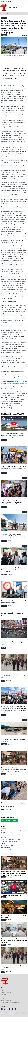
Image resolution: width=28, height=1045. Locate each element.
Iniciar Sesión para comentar (9, 820)
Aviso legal (4, 994)
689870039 (8, 1001)
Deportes (3, 647)
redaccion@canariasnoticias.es (12, 1002)
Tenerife (3, 680)
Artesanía (4, 828)
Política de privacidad (6, 992)
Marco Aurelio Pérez (7, 845)
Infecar (3, 843)
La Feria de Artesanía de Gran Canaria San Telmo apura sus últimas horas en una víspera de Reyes (13, 569)
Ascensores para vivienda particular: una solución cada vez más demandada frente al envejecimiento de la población (13, 769)
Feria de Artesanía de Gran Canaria (11, 839)
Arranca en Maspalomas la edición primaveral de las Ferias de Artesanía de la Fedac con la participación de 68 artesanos (13, 536)
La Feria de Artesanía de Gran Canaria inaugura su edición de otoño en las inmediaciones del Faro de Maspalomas (12, 502)
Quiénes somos (5, 990)
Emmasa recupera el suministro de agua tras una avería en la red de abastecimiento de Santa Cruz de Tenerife (14, 804)
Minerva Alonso (5, 847)
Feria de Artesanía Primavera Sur (10, 841)
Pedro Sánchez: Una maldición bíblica (12, 895)
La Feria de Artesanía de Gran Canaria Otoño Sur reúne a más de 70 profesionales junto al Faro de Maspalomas (13, 468)
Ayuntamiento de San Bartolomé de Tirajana (13, 831)
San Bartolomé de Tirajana (8, 850)
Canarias (3, 897)
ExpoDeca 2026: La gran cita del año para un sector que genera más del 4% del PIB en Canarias (13, 642)
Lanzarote (3, 715)
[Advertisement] (14, 1031)
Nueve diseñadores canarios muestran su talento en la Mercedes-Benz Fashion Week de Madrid (14, 940)
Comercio (4, 837)
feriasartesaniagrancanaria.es (18, 383)
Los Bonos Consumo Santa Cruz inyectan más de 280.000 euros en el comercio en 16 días (13, 675)
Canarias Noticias (5, 30)
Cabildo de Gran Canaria (8, 833)
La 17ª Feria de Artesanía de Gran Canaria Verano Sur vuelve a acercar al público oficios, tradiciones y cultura (12, 435)
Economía (3, 774)
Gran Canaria (4, 18)
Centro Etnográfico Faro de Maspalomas (12, 835)
